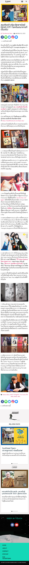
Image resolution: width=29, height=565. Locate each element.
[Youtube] (17, 525)
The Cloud (22, 394)
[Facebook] (2, 37)
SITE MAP (5, 554)
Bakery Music (6, 394)
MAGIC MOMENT (14, 394)
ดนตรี (15, 396)
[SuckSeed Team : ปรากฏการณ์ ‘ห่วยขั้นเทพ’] (14, 436)
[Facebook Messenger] (16, 37)
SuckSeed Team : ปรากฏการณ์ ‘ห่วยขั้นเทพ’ (12, 449)
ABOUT (4, 548)
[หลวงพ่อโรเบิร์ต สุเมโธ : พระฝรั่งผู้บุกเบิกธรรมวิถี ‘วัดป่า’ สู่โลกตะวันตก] (14, 479)
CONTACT (5, 551)
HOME (4, 545)
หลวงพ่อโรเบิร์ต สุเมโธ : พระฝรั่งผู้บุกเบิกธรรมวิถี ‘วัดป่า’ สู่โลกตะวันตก (14, 492)
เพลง (18, 396)
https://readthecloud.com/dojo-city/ (13, 121)
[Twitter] (9, 37)
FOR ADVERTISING (6, 557)
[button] (22, 1)
